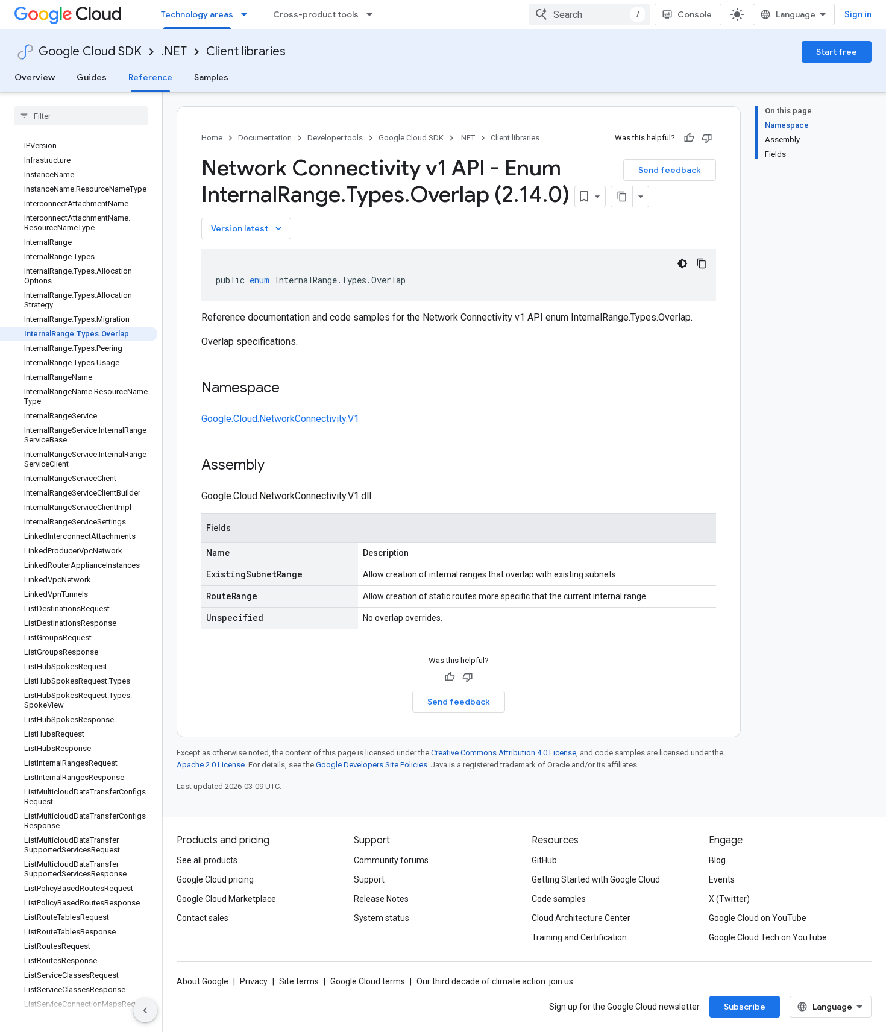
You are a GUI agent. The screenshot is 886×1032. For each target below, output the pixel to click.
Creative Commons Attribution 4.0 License (503, 752)
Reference (150, 77)
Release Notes (381, 899)
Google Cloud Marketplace (226, 899)
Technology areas (197, 14)
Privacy (254, 981)
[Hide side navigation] (145, 1010)
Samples (211, 77)
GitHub (544, 860)
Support (369, 879)
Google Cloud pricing (215, 879)
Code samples (559, 899)
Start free (836, 51)
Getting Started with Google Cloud (596, 879)
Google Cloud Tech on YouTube (768, 937)
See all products (207, 860)
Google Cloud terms (367, 981)
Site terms (299, 981)
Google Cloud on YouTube (757, 918)
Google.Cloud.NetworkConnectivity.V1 (280, 418)
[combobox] (589, 14)
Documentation (265, 137)
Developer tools (335, 137)
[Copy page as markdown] (622, 196)
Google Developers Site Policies (371, 764)
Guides (92, 77)
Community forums (391, 860)
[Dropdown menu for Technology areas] (247, 14)
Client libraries (246, 51)
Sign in (858, 14)
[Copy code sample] (701, 263)
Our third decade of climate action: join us (494, 981)
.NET (174, 51)
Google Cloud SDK (90, 51)
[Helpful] (689, 138)
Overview (34, 77)
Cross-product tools (316, 14)
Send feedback (669, 170)
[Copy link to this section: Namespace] (292, 389)
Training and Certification (579, 937)
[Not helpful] (707, 138)
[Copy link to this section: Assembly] (277, 466)
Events (722, 879)
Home (211, 137)
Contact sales (202, 918)
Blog (717, 860)
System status (381, 918)
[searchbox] (81, 115)
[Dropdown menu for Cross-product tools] (373, 14)
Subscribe (744, 1006)
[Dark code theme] (682, 263)
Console (694, 14)
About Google (202, 981)
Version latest (247, 228)
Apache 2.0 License (211, 764)
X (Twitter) (729, 899)
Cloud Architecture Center (581, 918)
